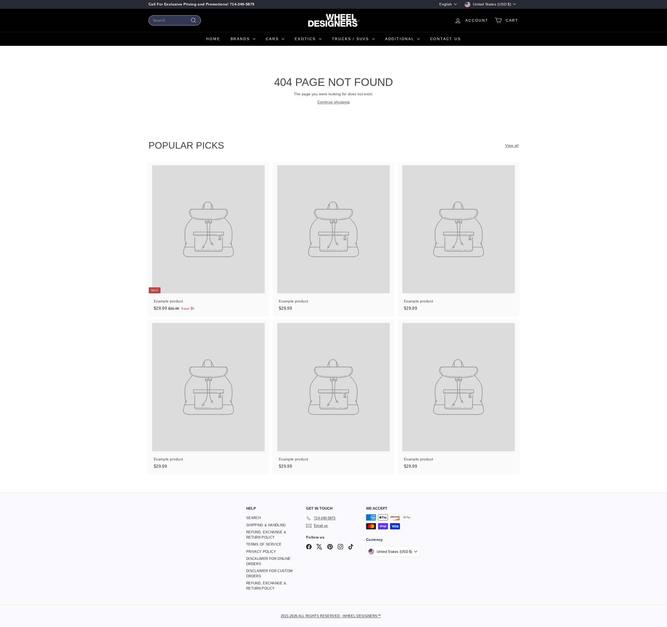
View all (511, 145)
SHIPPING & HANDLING (266, 525)
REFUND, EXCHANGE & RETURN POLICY (266, 534)
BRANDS (241, 39)
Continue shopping (333, 102)
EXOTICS (306, 39)
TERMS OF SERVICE (264, 544)
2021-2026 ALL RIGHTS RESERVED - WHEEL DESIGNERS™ (331, 616)
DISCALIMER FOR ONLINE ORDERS (268, 561)
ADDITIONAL (400, 39)
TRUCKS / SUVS (351, 39)
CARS (273, 39)
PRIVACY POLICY (261, 552)
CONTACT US (445, 39)
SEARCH (253, 518)
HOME (213, 39)
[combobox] (175, 20)
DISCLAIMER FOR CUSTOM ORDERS (269, 573)
